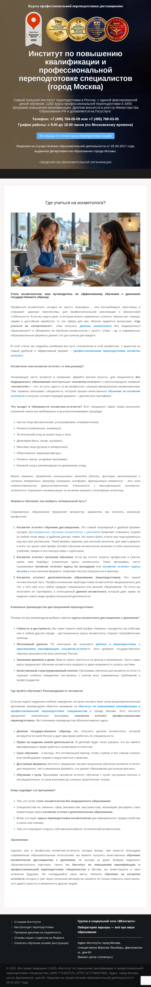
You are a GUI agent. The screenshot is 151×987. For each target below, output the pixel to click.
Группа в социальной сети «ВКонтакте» (106, 921)
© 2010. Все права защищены (26, 968)
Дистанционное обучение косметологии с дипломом (64, 532)
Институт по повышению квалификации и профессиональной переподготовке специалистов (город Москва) (75, 70)
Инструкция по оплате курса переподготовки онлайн (76, 135)
